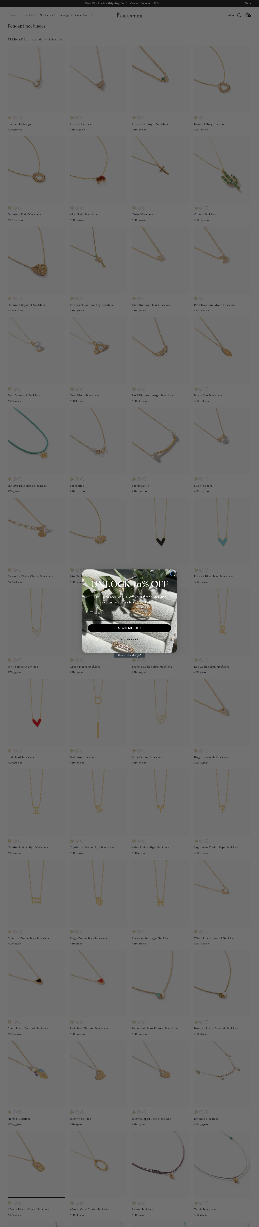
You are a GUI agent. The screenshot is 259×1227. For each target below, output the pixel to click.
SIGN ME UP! (129, 628)
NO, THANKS (130, 639)
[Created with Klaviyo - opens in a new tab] (129, 655)
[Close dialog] (172, 573)
